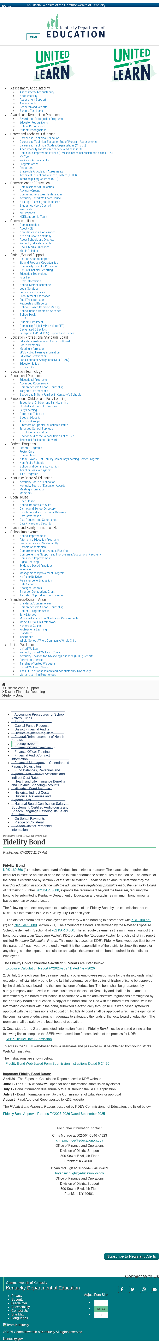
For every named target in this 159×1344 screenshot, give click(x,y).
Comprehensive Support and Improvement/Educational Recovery (60, 554)
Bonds (19, 722)
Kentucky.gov (13, 1338)
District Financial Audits (31, 729)
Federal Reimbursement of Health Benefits (37, 738)
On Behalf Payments (29, 818)
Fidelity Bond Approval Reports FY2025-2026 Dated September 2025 (54, 1114)
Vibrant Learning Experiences (38, 675)
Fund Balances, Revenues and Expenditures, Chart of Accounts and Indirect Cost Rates (38, 773)
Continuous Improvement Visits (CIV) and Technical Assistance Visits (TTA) (66, 153)
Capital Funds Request (31, 725)
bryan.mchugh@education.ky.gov (79, 1173)
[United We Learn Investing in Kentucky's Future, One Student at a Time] (79, 66)
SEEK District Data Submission (29, 1039)
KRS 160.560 (13, 870)
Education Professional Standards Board (45, 341)
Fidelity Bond (24, 744)
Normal (101, 1308)
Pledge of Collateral (29, 822)
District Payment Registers (33, 733)
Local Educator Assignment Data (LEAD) (44, 360)
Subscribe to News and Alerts (131, 1256)
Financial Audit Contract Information (30, 757)
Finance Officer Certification (34, 748)
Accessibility (20, 1307)
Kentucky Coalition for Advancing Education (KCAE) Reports (57, 656)
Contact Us (19, 1310)
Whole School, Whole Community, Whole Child (48, 640)
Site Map (17, 1314)
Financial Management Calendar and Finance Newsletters (40, 764)
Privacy (16, 1296)
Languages (19, 1318)
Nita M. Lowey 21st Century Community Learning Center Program (59, 459)
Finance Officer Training (32, 751)
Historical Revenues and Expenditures (31, 798)
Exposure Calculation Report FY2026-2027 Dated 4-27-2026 (50, 968)
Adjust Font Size (96, 1294)
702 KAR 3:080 (47, 890)
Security (17, 1299)
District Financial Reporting (25, 691)
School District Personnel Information (31, 827)
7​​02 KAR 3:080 (63, 930)
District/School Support (22, 688)
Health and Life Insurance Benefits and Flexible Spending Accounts (38, 783)
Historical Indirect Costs (31, 792)
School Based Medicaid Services (40, 311)
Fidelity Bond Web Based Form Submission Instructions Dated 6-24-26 (57, 1063)
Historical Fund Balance (32, 789)
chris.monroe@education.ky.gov (79, 1140)
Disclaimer (19, 1303)
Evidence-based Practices (36, 565)
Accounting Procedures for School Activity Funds (38, 716)
